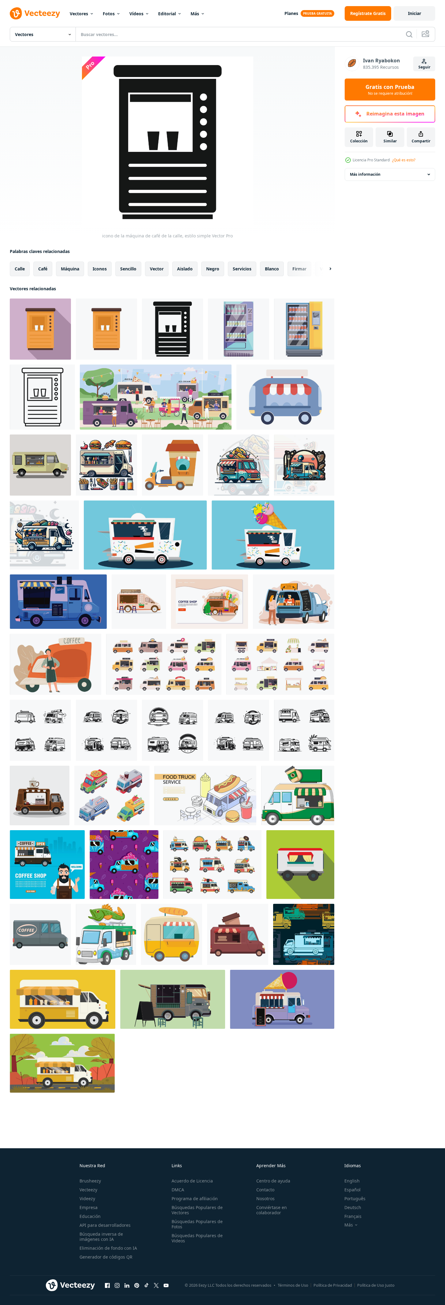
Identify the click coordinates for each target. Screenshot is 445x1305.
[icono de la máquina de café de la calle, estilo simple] (172, 329)
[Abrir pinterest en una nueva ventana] (136, 1285)
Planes (291, 13)
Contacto (265, 1190)
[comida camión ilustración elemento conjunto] (212, 864)
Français (353, 1216)
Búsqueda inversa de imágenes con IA (101, 1236)
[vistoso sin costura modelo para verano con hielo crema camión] (124, 864)
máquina (70, 269)
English (352, 1181)
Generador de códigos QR (106, 1257)
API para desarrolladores (105, 1225)
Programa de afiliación (195, 1198)
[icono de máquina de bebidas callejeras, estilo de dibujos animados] (238, 329)
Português (354, 1198)
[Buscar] (409, 34)
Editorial (167, 13)
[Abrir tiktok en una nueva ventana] (146, 1285)
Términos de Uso (293, 1285)
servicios (242, 269)
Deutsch (352, 1207)
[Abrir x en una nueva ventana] (156, 1285)
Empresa (89, 1207)
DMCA (178, 1190)
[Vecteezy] (35, 13)
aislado (185, 269)
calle (20, 269)
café (42, 269)
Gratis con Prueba (389, 89)
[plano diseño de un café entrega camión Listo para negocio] (40, 934)
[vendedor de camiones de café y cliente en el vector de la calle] (293, 601)
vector (157, 269)
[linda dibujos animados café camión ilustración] (237, 934)
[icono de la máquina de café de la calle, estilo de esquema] (42, 397)
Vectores (79, 13)
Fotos (109, 13)
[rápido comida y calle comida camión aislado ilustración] (62, 999)
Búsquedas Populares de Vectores (197, 1209)
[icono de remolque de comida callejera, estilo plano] (300, 864)
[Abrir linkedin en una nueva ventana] (126, 1285)
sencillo (128, 269)
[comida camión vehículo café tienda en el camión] (297, 795)
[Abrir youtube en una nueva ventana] (166, 1285)
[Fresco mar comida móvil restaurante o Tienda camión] (106, 934)
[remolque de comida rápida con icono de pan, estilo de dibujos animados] (171, 934)
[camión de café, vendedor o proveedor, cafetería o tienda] (55, 664)
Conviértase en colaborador (271, 1209)
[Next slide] (325, 269)
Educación (90, 1216)
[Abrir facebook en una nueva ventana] (107, 1285)
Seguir (424, 67)
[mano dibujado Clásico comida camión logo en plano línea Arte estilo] (40, 730)
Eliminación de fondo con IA (108, 1248)
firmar (299, 269)
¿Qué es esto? (403, 160)
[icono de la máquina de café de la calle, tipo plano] (40, 329)
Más (195, 13)
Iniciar (414, 13)
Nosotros (265, 1198)
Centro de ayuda (273, 1181)
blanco (272, 269)
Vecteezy (88, 1190)
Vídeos (136, 13)
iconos (100, 269)
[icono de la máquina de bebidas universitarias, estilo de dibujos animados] (304, 329)
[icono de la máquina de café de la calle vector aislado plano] (106, 329)
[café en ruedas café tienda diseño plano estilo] (47, 864)
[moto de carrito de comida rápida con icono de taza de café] (172, 465)
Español (352, 1190)
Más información (365, 174)
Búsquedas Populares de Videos (197, 1238)
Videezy (87, 1198)
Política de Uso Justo (376, 1285)
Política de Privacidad (332, 1285)
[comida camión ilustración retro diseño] (106, 465)
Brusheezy (90, 1181)
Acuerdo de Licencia (192, 1181)
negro (212, 269)
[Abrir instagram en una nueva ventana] (117, 1285)
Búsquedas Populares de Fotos (197, 1224)
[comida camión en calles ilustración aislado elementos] (145, 535)
